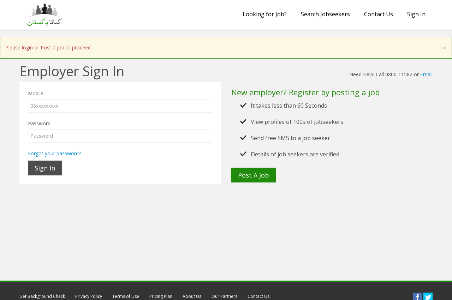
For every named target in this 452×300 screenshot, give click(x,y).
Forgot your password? (54, 153)
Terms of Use (125, 296)
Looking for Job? (265, 14)
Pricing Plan (160, 296)
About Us (192, 296)
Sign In (416, 14)
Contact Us (378, 14)
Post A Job (253, 175)
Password (39, 123)
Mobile (35, 93)
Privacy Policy (88, 296)
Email (426, 74)
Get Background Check (42, 296)
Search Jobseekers (325, 14)
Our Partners (224, 296)
